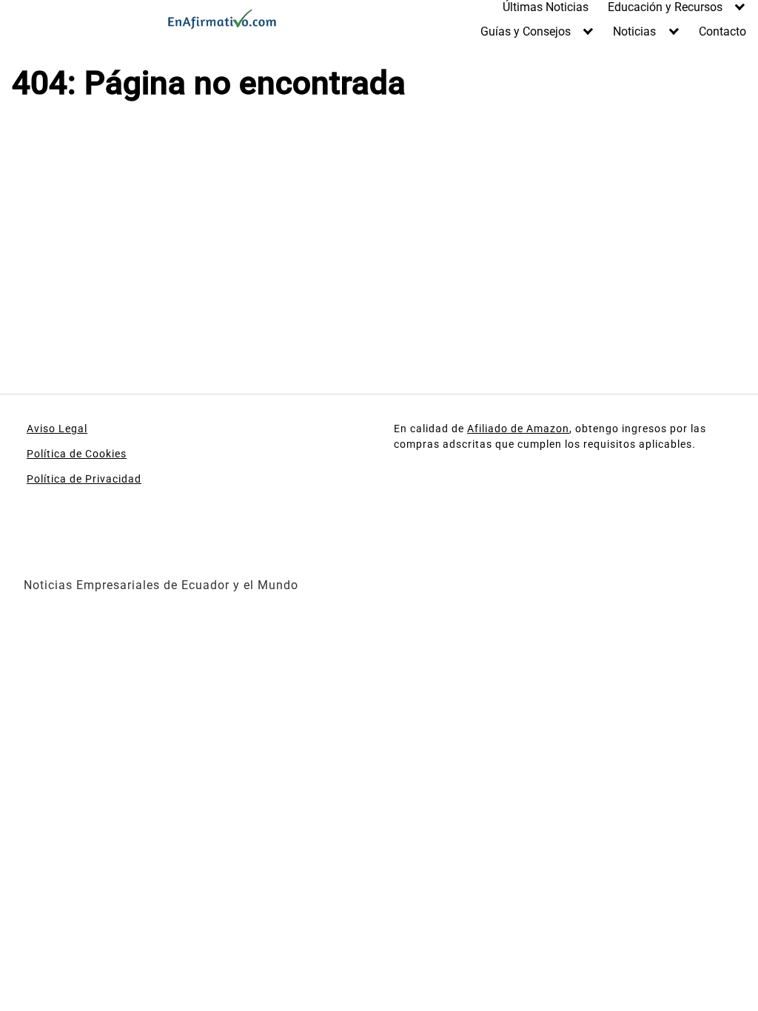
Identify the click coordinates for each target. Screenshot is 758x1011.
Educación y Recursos (665, 7)
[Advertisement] (189, 236)
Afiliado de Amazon (518, 428)
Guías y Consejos (525, 31)
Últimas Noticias (545, 7)
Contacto (722, 31)
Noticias (634, 31)
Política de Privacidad (84, 479)
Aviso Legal (57, 428)
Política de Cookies (77, 454)
